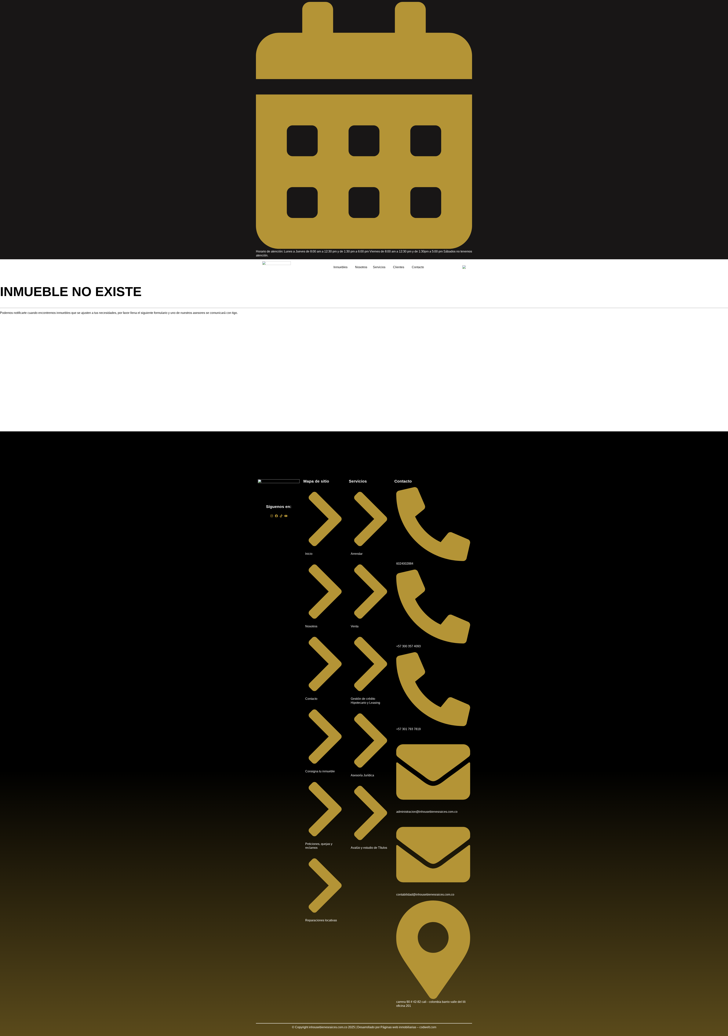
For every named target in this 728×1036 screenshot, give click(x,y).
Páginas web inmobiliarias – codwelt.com (408, 1027)
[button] (341, 267)
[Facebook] (276, 515)
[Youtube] (285, 515)
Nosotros (361, 267)
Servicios (379, 267)
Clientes (398, 267)
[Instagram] (271, 515)
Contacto (418, 267)
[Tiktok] (281, 515)
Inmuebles (340, 267)
